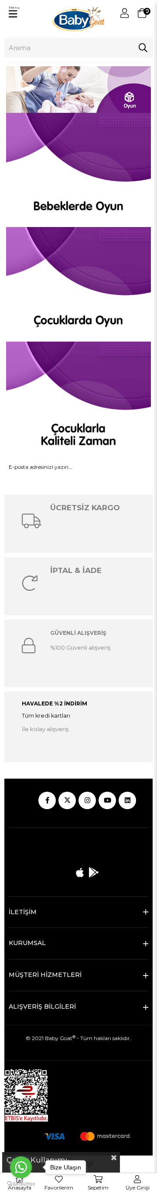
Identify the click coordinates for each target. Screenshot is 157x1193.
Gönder (78, 491)
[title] (78, 89)
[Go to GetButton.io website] (21, 1184)
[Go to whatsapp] (21, 1167)
